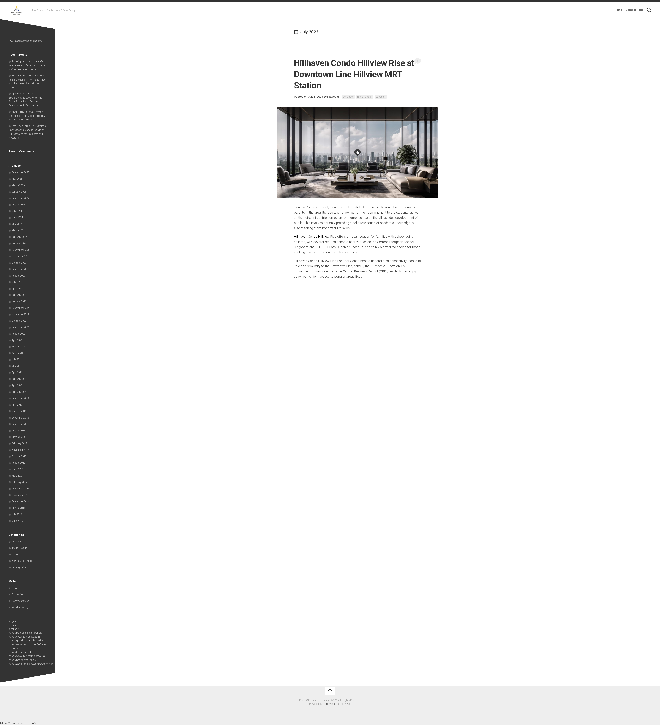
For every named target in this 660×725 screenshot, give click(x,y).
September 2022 (20, 327)
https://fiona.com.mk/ (20, 652)
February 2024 (19, 237)
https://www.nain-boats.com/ (25, 636)
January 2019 (19, 411)
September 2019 (20, 398)
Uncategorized (19, 567)
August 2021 (18, 353)
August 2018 (18, 430)
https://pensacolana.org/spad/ (25, 632)
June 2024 (17, 217)
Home (618, 10)
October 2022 (19, 320)
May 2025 (17, 178)
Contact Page (635, 10)
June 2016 (17, 521)
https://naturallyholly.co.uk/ (23, 660)
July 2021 (17, 359)
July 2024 (17, 211)
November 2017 (20, 449)
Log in (15, 588)
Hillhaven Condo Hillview (311, 237)
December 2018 (20, 417)
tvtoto (3, 723)
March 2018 (18, 437)
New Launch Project (22, 560)
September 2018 (20, 424)
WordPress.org (20, 607)
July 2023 (17, 282)
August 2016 (18, 508)
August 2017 (18, 462)
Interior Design (364, 96)
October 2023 (19, 262)
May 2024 (17, 224)
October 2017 (19, 456)
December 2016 (20, 488)
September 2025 (20, 172)
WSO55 (12, 723)
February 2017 (19, 482)
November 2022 (20, 314)
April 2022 (17, 340)
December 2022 (20, 307)
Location (380, 96)
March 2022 (18, 346)
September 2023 (20, 269)
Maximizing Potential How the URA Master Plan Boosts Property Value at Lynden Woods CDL (27, 115)
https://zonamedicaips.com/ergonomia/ (31, 663)
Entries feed (18, 594)
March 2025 (18, 185)
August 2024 (18, 204)
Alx (348, 703)
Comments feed (20, 601)
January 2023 (19, 301)
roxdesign (333, 96)
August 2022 (18, 333)
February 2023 (19, 295)
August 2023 (18, 275)
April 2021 (17, 372)
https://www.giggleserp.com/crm (27, 656)
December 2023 (20, 249)
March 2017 (18, 475)
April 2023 (17, 288)
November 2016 (20, 495)
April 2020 (17, 385)
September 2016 (20, 501)
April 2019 (17, 404)
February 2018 (19, 443)
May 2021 (17, 366)
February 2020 (19, 391)
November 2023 (20, 256)
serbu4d (21, 723)
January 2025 (19, 191)
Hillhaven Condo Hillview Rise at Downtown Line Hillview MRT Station (354, 74)
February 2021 (19, 379)
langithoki (14, 621)
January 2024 (19, 243)
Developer (348, 96)
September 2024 (20, 198)
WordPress (328, 703)
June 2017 (17, 469)
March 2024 (18, 230)
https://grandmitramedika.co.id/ (26, 640)
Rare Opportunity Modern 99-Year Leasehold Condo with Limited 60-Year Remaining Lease (27, 65)
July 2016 (17, 514)
